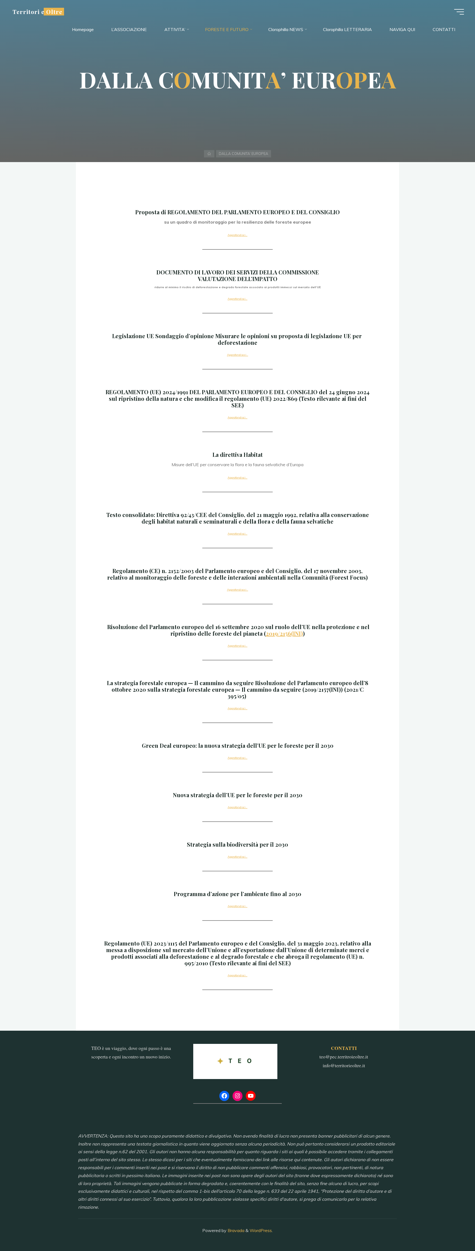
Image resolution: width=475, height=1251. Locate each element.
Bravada (235, 1230)
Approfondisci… (237, 235)
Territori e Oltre (37, 11)
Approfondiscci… (237, 355)
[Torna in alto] (453, 1229)
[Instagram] (237, 1096)
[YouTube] (251, 1096)
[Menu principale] (459, 12)
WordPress (261, 1230)
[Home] (209, 153)
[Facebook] (224, 1096)
